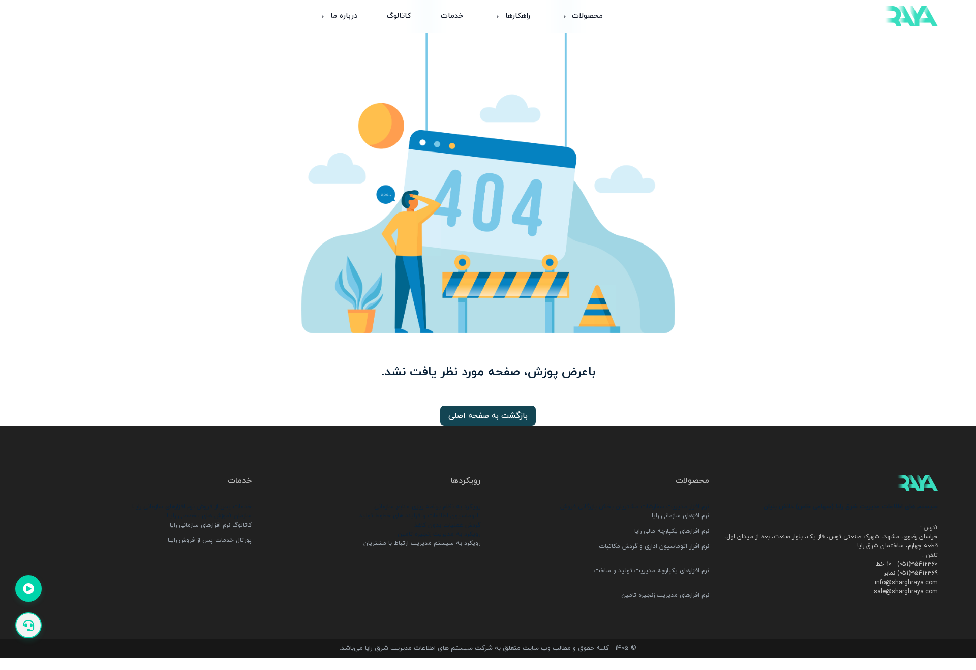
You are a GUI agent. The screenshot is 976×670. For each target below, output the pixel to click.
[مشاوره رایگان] (28, 588)
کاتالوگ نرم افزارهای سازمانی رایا (210, 525)
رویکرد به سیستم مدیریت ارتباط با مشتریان (421, 543)
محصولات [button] (586, 16)
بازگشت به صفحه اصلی (488, 415)
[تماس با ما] (28, 625)
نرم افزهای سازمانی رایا (680, 516)
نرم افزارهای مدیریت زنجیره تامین (665, 595)
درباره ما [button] (342, 16)
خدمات (452, 16)
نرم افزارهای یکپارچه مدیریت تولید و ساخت (651, 571)
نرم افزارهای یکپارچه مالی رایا (671, 531)
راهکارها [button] (516, 16)
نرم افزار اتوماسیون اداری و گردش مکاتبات (654, 546)
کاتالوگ (399, 16)
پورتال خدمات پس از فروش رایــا (209, 540)
